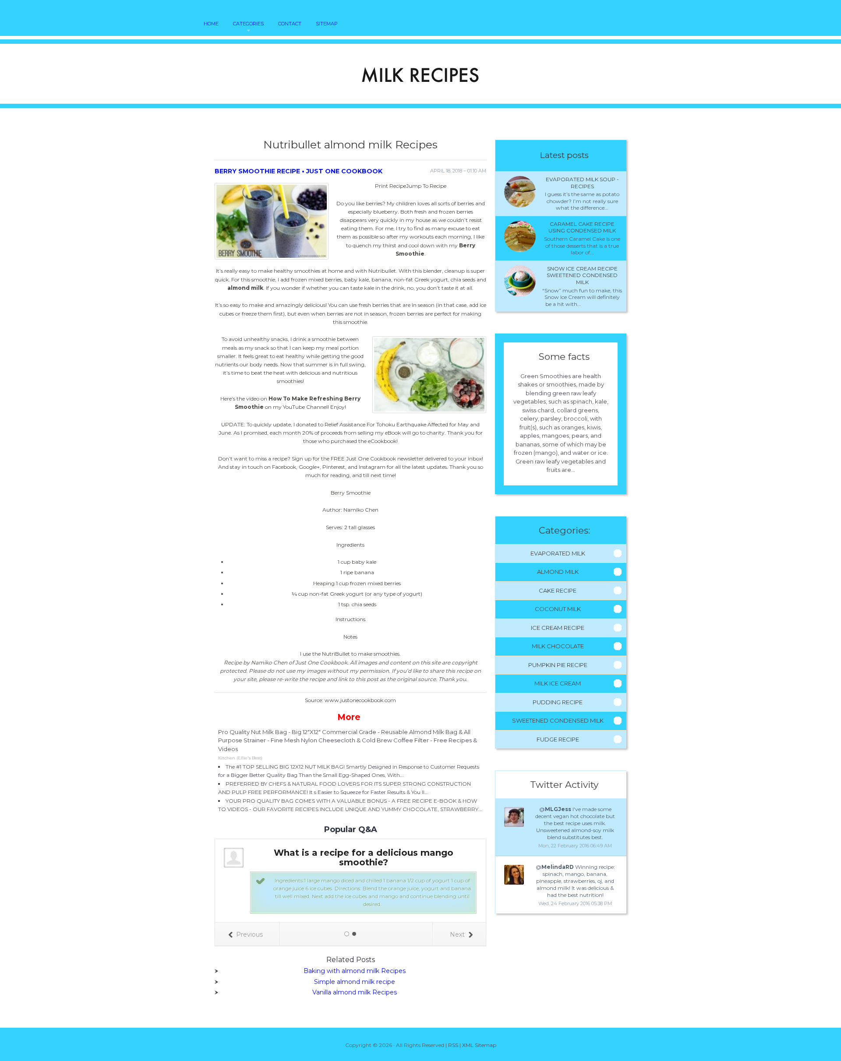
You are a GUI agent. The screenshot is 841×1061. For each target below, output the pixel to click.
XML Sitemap (479, 1045)
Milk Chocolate (558, 646)
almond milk (245, 288)
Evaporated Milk (557, 553)
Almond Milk (558, 571)
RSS (453, 1045)
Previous (249, 934)
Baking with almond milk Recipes (355, 971)
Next (457, 934)
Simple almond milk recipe (354, 982)
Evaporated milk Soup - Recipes (582, 183)
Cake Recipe (557, 590)
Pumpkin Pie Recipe (557, 664)
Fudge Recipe (558, 739)
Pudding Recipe (558, 702)
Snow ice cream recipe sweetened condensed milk (582, 275)
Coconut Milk (558, 608)
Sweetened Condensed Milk (558, 720)
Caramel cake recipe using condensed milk (582, 227)
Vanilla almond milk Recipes (354, 992)
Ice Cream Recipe (557, 627)
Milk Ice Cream (557, 683)
